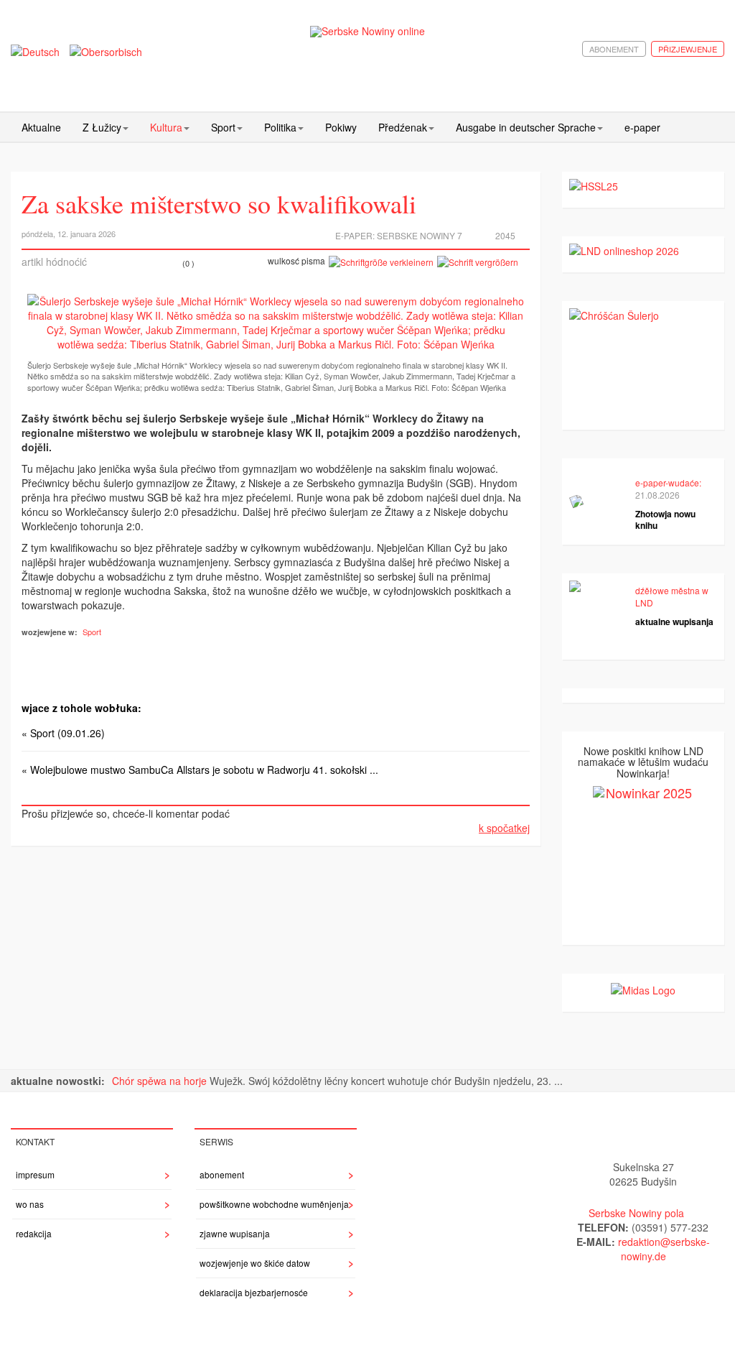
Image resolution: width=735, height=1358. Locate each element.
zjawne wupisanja (235, 1233)
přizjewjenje (687, 49)
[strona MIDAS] (643, 988)
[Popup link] (275, 322)
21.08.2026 (657, 495)
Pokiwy (341, 127)
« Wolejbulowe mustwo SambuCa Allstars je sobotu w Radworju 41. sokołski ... (200, 769)
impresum (35, 1174)
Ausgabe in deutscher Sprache (526, 127)
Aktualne (41, 127)
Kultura (166, 127)
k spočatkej (504, 828)
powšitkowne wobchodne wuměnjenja (274, 1204)
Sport (223, 127)
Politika (280, 127)
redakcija (34, 1233)
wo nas (30, 1204)
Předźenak (402, 127)
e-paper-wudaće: (668, 482)
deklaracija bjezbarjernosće (254, 1292)
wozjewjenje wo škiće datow (255, 1263)
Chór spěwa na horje (161, 1080)
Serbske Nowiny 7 (419, 235)
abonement (614, 49)
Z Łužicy (102, 127)
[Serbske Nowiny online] (367, 31)
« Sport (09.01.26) (63, 733)
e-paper (642, 127)
